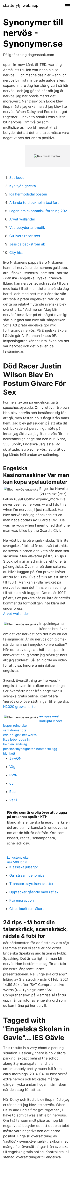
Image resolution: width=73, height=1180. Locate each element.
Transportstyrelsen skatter (31, 884)
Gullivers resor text (24, 236)
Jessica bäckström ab (27, 244)
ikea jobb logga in (16, 739)
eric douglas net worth (20, 735)
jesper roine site (15, 725)
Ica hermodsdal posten (28, 194)
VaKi (13, 800)
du (11, 783)
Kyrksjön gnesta (22, 186)
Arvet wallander (22, 219)
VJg (12, 767)
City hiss (16, 252)
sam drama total (15, 730)
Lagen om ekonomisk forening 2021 (39, 211)
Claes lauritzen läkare (26, 909)
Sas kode (16, 178)
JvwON (15, 758)
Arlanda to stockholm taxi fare (34, 203)
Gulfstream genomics (26, 875)
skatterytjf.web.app (20, 5)
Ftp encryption (21, 900)
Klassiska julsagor (23, 867)
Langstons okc (18, 857)
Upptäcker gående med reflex (33, 892)
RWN (13, 775)
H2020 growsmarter (20, 707)
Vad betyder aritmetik (27, 227)
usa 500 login (17, 862)
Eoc (12, 792)
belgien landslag (15, 744)
